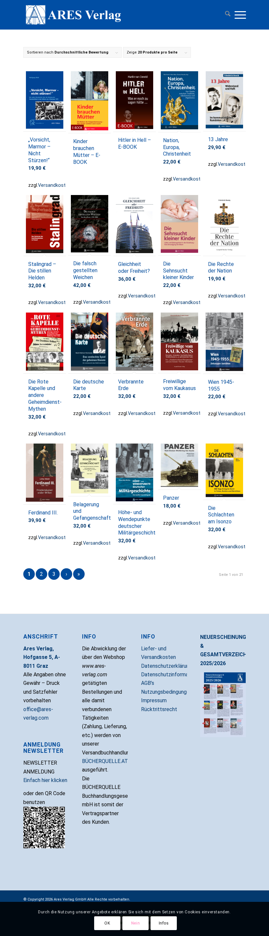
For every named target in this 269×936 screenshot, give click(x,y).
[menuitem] (226, 15)
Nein (135, 923)
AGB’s (147, 683)
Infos (164, 923)
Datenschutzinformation (169, 674)
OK (107, 923)
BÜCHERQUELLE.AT (105, 761)
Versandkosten (54, 185)
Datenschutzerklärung (166, 666)
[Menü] (240, 15)
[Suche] (226, 15)
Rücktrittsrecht (159, 709)
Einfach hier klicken (45, 780)
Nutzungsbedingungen (166, 692)
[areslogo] (134, 15)
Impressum (154, 700)
